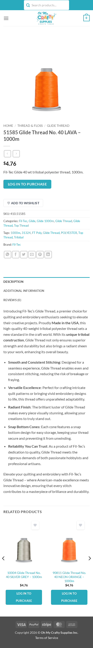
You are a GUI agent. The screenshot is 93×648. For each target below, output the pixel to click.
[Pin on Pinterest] (40, 254)
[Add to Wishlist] (35, 525)
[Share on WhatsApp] (7, 254)
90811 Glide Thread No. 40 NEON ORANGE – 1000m (69, 577)
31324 (26, 233)
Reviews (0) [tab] (12, 300)
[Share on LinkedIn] (48, 254)
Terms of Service (46, 638)
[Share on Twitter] (24, 254)
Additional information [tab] (23, 291)
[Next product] (7, 153)
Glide (32, 221)
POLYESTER (69, 233)
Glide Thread (58, 125)
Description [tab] (13, 281)
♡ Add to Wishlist (23, 203)
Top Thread (21, 225)
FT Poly (37, 233)
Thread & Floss (30, 125)
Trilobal (18, 237)
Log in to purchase (27, 184)
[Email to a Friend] (32, 254)
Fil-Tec (23, 221)
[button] (6, 18)
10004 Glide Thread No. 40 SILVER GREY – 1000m (24, 575)
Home (8, 125)
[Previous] (3, 567)
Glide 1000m (45, 221)
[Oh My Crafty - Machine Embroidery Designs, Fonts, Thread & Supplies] (46, 18)
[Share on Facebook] (15, 254)
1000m (15, 233)
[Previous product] (16, 153)
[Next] (89, 567)
